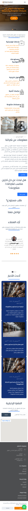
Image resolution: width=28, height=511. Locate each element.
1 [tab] (15, 272)
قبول (20, 508)
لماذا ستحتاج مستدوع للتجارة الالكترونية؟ (14, 383)
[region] (14, 16)
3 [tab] (12, 272)
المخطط (24, 471)
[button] (15, 29)
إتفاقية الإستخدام (22, 498)
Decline (7, 508)
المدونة (24, 487)
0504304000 (19, 455)
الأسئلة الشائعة (22, 473)
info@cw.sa (19, 460)
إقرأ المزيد (23, 175)
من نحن (24, 469)
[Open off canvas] (25, 2)
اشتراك (6, 415)
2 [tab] (14, 272)
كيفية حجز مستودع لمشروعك (14, 306)
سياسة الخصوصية (22, 495)
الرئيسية (24, 482)
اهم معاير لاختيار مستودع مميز (14, 344)
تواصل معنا (22, 194)
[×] (24, 507)
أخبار (21, 303)
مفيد (17, 303)
